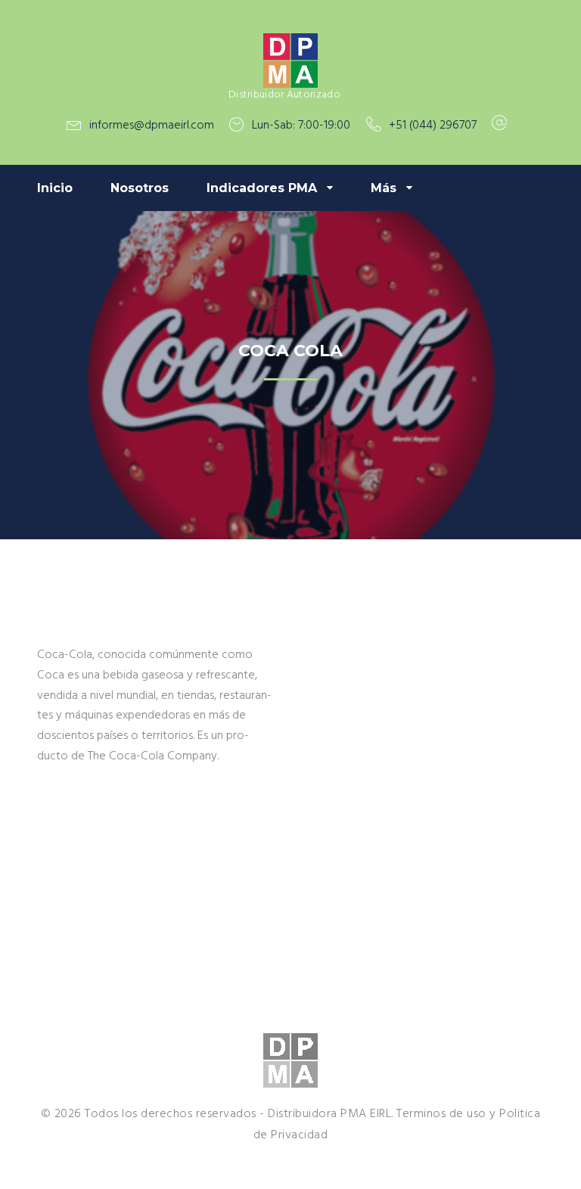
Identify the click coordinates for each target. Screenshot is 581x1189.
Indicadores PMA (262, 188)
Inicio (55, 188)
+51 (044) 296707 (433, 125)
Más (383, 188)
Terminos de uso (441, 1114)
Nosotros (139, 188)
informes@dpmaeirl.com (151, 125)
